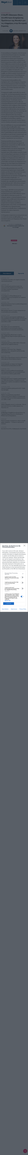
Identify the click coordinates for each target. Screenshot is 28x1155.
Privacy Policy (22, 609)
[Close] (24, 546)
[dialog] (14, 577)
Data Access (14, 609)
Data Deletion (5, 609)
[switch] (22, 577)
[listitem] (14, 574)
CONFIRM (8, 603)
